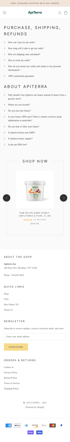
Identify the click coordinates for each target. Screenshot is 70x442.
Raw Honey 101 (11, 304)
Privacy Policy (10, 372)
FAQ (6, 299)
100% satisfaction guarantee (21, 76)
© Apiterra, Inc (35, 402)
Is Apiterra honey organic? (20, 138)
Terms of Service (12, 383)
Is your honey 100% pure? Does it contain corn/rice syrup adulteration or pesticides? (35, 119)
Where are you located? (19, 105)
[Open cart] (65, 12)
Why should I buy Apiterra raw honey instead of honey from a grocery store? (37, 97)
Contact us (9, 367)
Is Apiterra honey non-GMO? (21, 132)
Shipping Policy (11, 388)
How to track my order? (19, 60)
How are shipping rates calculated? (24, 54)
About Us (8, 310)
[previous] (6, 198)
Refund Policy (10, 378)
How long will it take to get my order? (26, 48)
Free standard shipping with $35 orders (35, 3)
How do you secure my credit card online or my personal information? (34, 68)
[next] (63, 198)
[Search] (59, 12)
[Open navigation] (4, 12)
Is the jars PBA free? (17, 144)
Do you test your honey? (19, 111)
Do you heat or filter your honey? (23, 126)
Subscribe (16, 347)
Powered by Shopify (35, 407)
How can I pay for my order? (21, 42)
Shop (6, 294)
